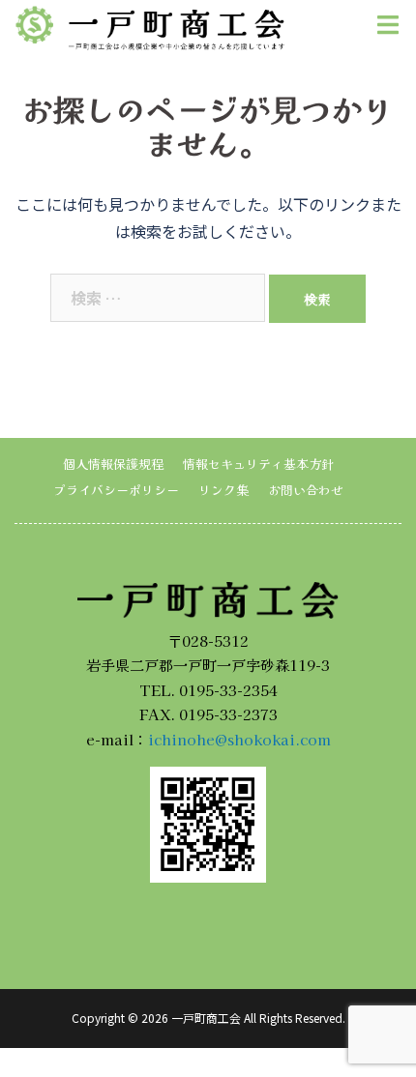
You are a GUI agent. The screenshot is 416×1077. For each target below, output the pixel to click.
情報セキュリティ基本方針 (258, 463)
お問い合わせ (305, 489)
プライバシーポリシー (116, 489)
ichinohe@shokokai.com (239, 739)
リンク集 (223, 489)
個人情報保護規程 (113, 463)
